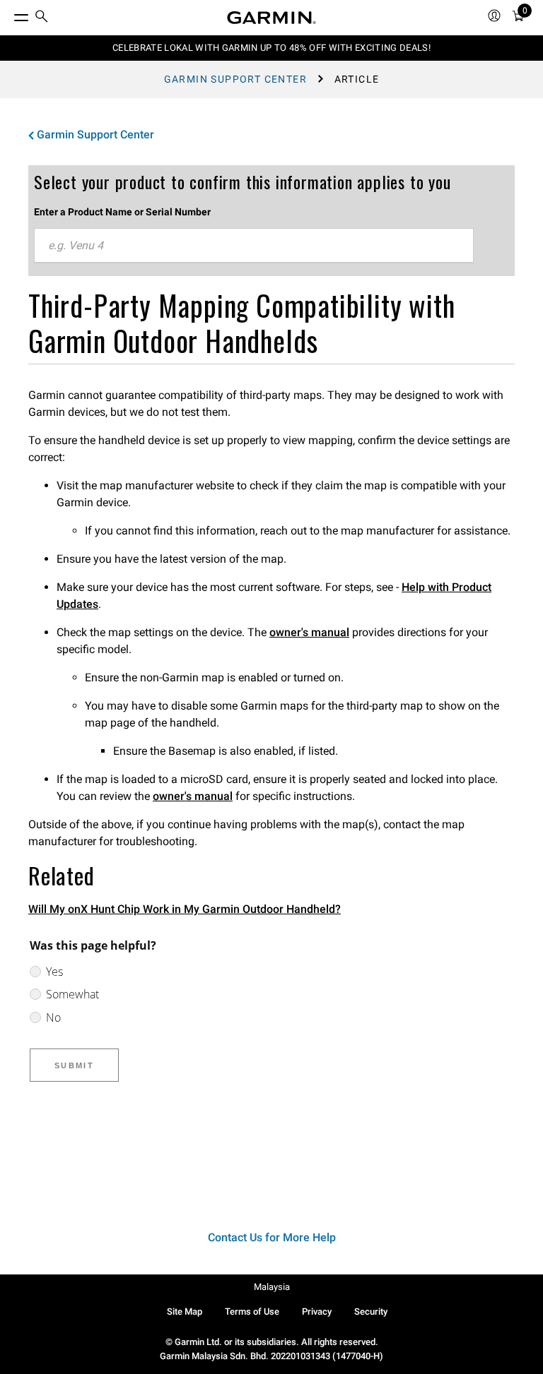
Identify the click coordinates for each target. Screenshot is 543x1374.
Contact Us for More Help (272, 1237)
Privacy (317, 1311)
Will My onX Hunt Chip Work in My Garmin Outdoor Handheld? (184, 909)
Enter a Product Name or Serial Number (122, 211)
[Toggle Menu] (8, 14)
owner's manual (309, 632)
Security (370, 1311)
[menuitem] (41, 18)
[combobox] (254, 245)
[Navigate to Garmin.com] (271, 17)
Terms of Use (252, 1311)
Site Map (184, 1311)
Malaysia (272, 1287)
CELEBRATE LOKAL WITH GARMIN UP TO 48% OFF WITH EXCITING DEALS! (271, 47)
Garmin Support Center (235, 79)
